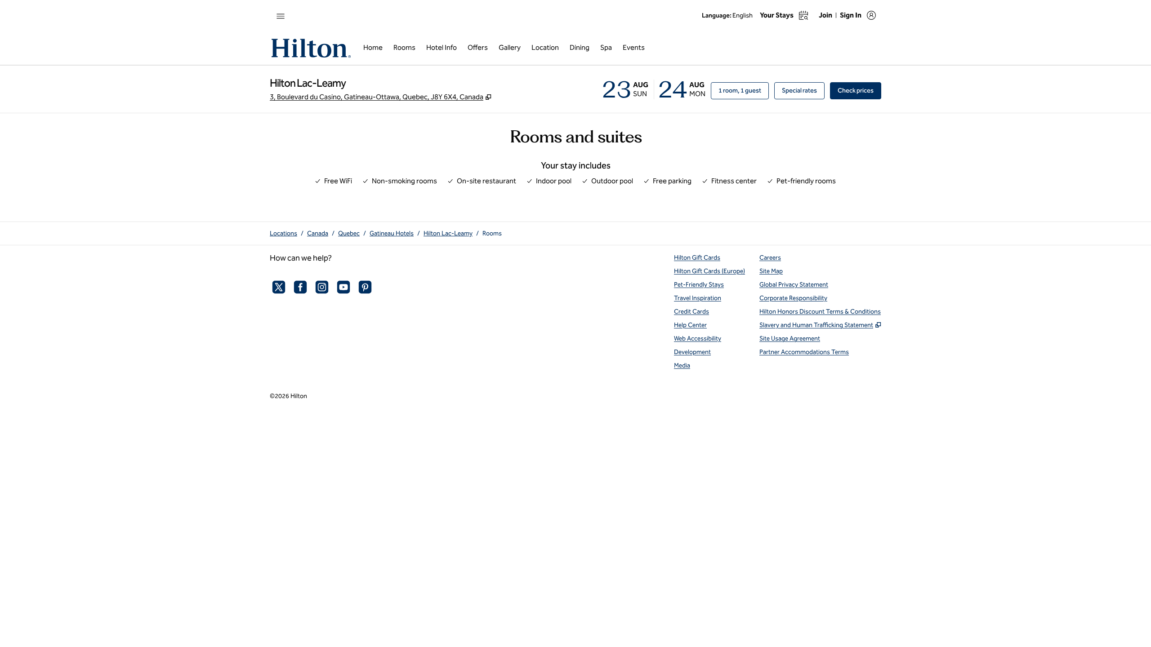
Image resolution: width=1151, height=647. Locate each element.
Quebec (349, 233)
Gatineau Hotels (392, 233)
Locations (283, 233)
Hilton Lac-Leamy (448, 233)
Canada (317, 233)
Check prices (859, 90)
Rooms (492, 233)
